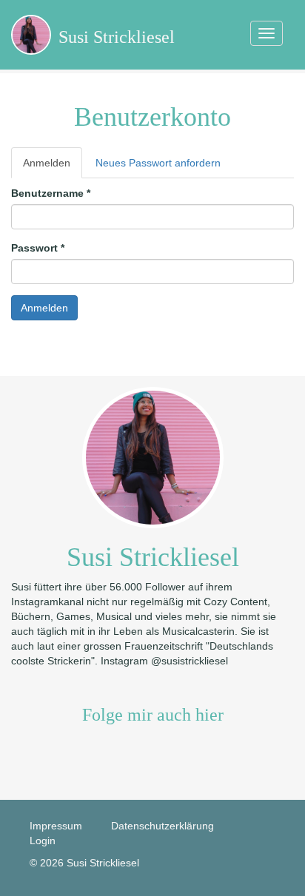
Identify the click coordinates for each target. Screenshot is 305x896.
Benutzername (50, 193)
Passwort (37, 248)
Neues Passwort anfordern (158, 163)
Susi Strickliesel (116, 37)
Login (43, 840)
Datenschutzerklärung (162, 826)
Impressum (56, 826)
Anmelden (52, 167)
